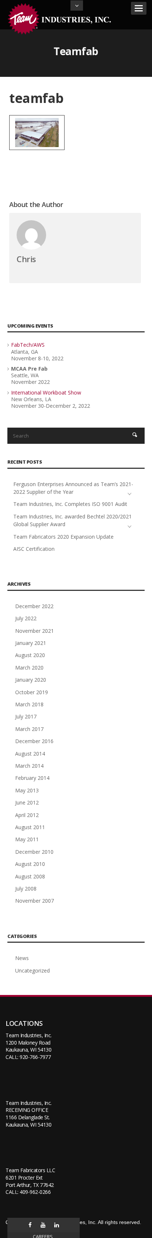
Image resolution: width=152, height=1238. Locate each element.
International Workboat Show (46, 392)
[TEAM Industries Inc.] (61, 19)
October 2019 (31, 692)
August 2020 (30, 655)
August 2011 (30, 827)
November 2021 (34, 630)
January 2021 (30, 642)
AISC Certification (34, 548)
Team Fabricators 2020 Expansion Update (63, 536)
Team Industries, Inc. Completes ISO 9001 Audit (70, 503)
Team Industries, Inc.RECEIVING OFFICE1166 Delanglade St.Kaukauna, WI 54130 (29, 1113)
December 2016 (34, 741)
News (22, 958)
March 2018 (29, 704)
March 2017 (29, 728)
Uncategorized (32, 970)
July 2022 (26, 618)
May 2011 (27, 839)
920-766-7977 (35, 1056)
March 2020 (29, 667)
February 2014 (32, 777)
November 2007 (34, 900)
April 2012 (27, 814)
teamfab (36, 98)
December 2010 (34, 851)
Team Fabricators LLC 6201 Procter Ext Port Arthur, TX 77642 (30, 1177)
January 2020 (30, 679)
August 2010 (30, 863)
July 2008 (26, 888)
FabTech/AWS (28, 344)
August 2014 (30, 753)
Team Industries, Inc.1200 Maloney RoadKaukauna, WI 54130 (29, 1042)
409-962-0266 (35, 1191)
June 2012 (27, 802)
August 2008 (30, 876)
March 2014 (29, 765)
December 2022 (34, 606)
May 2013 (27, 790)
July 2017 (26, 716)
